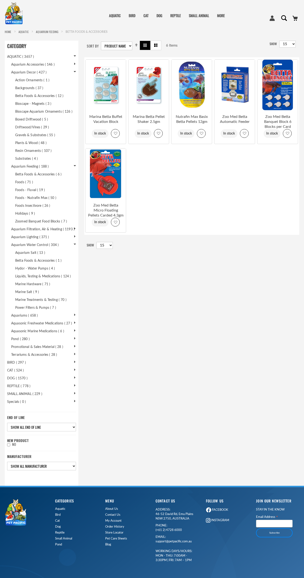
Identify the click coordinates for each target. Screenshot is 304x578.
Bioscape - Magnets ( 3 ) (33, 104)
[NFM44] (191, 109)
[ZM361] (234, 109)
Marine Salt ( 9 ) (27, 292)
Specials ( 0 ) (16, 402)
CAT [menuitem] (145, 15)
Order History (114, 526)
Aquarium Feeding (47, 32)
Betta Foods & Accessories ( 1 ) (38, 260)
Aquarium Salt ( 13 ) (30, 253)
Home (8, 32)
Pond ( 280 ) (20, 339)
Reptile (60, 532)
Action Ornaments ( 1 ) (32, 80)
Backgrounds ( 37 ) (29, 88)
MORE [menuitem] (221, 15)
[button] (115, 133)
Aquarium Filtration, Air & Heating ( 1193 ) (43, 229)
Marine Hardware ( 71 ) (32, 284)
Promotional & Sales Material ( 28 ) (37, 347)
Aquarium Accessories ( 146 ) (33, 64)
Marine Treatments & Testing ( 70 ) (40, 300)
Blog (108, 544)
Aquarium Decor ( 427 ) (29, 72)
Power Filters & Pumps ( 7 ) (35, 307)
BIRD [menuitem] (132, 15)
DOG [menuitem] (159, 15)
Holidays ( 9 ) (25, 213)
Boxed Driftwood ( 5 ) (31, 119)
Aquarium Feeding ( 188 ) (30, 166)
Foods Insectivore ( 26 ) (32, 205)
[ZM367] (277, 109)
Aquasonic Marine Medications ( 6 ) (37, 331)
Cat (57, 520)
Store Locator (114, 532)
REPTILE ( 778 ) (18, 386)
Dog (58, 526)
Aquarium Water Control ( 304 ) (35, 245)
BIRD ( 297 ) (16, 362)
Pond (58, 544)
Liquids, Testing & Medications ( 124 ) (43, 276)
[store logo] (15, 13)
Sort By (93, 46)
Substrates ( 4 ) (26, 158)
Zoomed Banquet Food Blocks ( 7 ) (41, 221)
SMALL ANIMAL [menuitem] (199, 15)
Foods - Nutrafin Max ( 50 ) (35, 198)
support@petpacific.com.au (174, 539)
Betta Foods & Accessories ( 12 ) (39, 96)
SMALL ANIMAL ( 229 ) (24, 394)
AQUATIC (24, 32)
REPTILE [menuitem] (175, 15)
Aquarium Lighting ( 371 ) (30, 237)
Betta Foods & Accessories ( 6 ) (38, 174)
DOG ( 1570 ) (17, 378)
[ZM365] (106, 198)
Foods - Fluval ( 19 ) (30, 190)
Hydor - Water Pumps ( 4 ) (35, 268)
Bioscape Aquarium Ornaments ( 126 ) (43, 111)
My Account (113, 520)
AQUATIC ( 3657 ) (20, 56)
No (14, 444)
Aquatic (60, 509)
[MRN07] (106, 109)
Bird (58, 514)
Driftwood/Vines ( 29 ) (32, 127)
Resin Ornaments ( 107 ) (33, 151)
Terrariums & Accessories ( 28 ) (34, 354)
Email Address (267, 517)
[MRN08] (148, 109)
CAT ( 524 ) (15, 370)
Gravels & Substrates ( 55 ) (35, 135)
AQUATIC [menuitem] (115, 15)
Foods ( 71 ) (24, 182)
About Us (111, 509)
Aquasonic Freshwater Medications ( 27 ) (41, 323)
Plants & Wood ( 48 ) (31, 143)
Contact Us (112, 514)
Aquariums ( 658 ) (24, 315)
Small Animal (63, 538)
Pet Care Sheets (116, 538)
